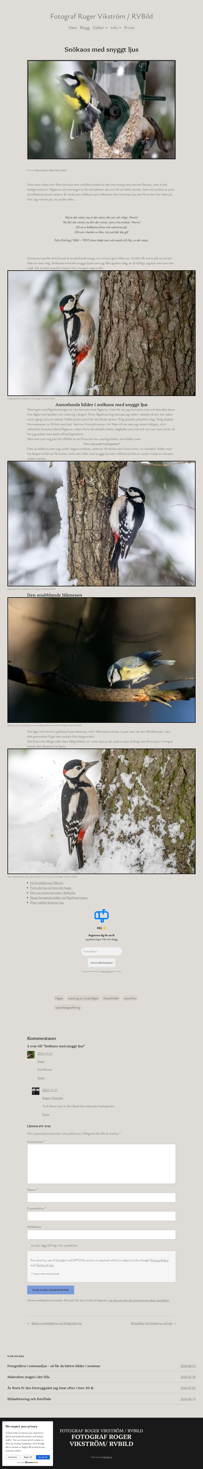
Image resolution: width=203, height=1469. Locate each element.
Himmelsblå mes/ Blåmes (46, 883)
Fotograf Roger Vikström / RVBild (101, 16)
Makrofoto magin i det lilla (28, 1377)
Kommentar (36, 1141)
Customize (12, 1457)
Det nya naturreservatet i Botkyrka (52, 892)
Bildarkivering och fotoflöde (29, 1399)
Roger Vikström (41, 170)
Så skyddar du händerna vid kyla (151, 1323)
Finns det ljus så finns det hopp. (51, 887)
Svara (41, 1077)
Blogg (52, 170)
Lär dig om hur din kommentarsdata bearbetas (138, 1300)
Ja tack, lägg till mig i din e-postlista (53, 1245)
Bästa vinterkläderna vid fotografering (57, 1323)
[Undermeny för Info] (120, 27)
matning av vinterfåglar (83, 998)
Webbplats (34, 1226)
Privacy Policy (159, 1260)
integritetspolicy (106, 971)
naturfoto (130, 998)
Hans (40, 1061)
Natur (57, 170)
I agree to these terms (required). (46, 1273)
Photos (64, 170)
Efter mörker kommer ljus (47, 902)
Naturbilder (111, 998)
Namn (32, 1189)
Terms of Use (44, 1265)
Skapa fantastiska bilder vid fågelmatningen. (59, 897)
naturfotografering (67, 1007)
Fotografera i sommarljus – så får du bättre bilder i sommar (53, 1366)
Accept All (42, 1457)
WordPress (107, 1457)
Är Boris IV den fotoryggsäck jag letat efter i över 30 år (50, 1388)
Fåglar (59, 998)
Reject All (28, 1457)
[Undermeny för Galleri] (106, 27)
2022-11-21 (45, 1053)
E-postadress (36, 1208)
